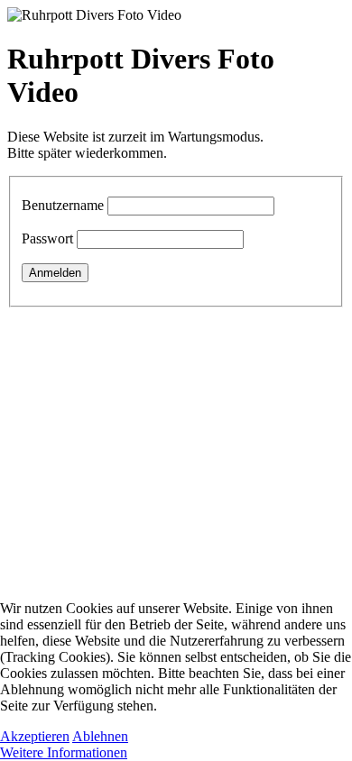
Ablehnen (100, 736)
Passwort (47, 238)
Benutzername (63, 205)
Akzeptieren (34, 736)
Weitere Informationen (63, 752)
